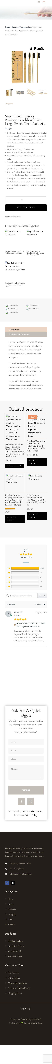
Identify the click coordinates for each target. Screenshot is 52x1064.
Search (42, 595)
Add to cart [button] (34, 461)
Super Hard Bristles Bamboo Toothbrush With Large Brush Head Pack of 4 (31, 625)
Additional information (19, 334)
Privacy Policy (15, 811)
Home (7, 27)
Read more (14, 466)
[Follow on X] (30, 801)
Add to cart (26, 207)
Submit (26, 790)
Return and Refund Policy (26, 815)
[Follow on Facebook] (21, 801)
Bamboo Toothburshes (21, 27)
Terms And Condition (33, 811)
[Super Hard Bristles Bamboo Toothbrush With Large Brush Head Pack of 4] (15, 625)
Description (14, 329)
